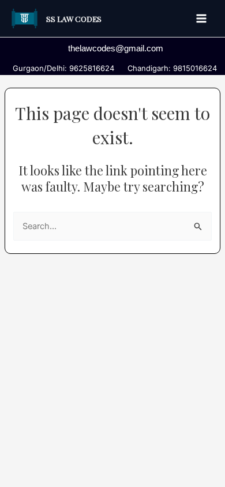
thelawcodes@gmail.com (115, 48)
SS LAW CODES (74, 18)
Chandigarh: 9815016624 (170, 68)
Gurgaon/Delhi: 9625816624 (61, 68)
